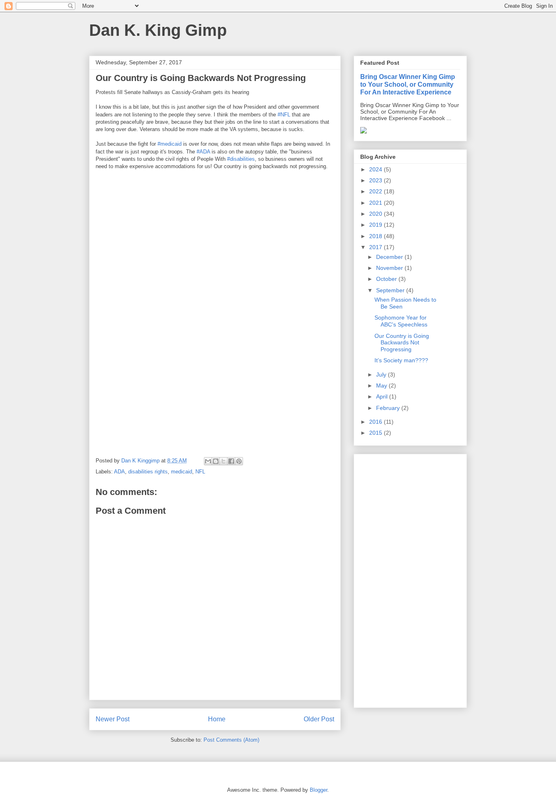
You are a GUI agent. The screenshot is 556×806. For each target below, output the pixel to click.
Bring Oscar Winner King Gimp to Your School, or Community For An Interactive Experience (407, 84)
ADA (119, 472)
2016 (376, 421)
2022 (376, 191)
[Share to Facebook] (231, 461)
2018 (376, 236)
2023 (376, 180)
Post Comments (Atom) (231, 740)
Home (216, 719)
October (387, 279)
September (391, 290)
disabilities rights (148, 472)
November (390, 268)
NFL (200, 472)
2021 (376, 202)
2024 (376, 169)
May (382, 385)
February (388, 408)
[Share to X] (223, 461)
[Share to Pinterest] (239, 461)
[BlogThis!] (216, 461)
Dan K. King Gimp (158, 30)
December (390, 257)
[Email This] (208, 461)
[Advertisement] (410, 579)
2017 (376, 247)
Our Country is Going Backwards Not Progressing (401, 343)
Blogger (318, 790)
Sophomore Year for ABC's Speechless (400, 321)
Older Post (319, 719)
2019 (376, 224)
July (382, 374)
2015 (376, 432)
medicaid (181, 472)
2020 (376, 213)
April (382, 396)
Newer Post (112, 719)
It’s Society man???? (401, 360)
